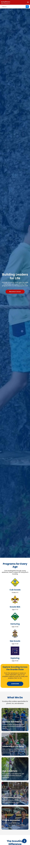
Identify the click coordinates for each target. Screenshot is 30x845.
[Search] (27, 6)
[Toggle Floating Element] (24, 841)
